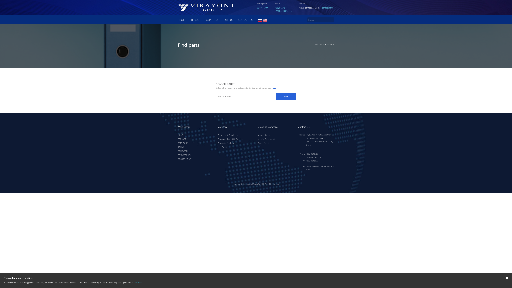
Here (274, 88)
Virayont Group (264, 134)
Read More (137, 282)
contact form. (328, 7)
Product (195, 20)
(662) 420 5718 (282, 7)
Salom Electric (263, 142)
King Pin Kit (222, 146)
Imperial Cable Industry (267, 138)
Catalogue (212, 20)
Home (181, 20)
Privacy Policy (184, 154)
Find (286, 96)
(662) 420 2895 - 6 (283, 11)
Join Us (228, 20)
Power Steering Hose (226, 142)
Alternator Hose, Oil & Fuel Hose (231, 138)
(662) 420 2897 (312, 160)
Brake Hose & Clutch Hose (228, 134)
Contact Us (245, 20)
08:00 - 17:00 (262, 7)
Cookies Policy (184, 158)
